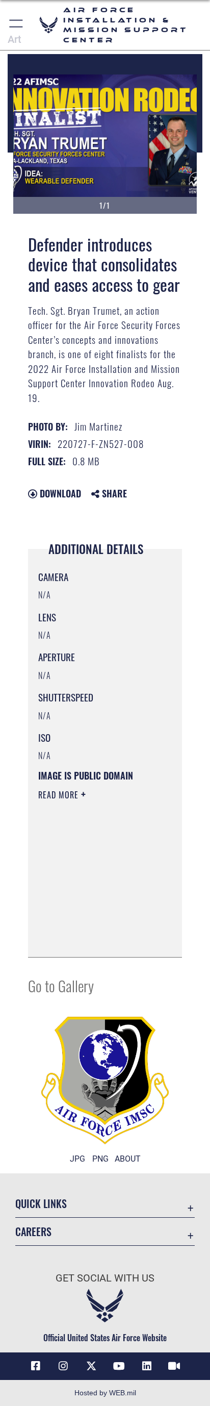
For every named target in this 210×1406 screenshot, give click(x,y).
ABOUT (128, 1159)
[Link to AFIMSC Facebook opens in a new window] (35, 1366)
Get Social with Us (105, 1278)
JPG (77, 1159)
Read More (59, 795)
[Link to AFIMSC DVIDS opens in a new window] (174, 1366)
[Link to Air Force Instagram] (63, 1366)
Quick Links (41, 1203)
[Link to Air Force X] (91, 1366)
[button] (16, 25)
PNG (100, 1159)
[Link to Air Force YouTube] (118, 1366)
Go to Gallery (61, 985)
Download (59, 493)
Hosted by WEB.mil (105, 1393)
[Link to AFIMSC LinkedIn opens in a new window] (146, 1366)
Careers (33, 1231)
